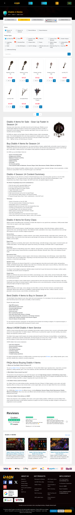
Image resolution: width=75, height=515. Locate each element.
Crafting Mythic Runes (64, 43)
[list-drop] (5, 3)
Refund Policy (24, 485)
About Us (23, 479)
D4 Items (48, 356)
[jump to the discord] (10, 482)
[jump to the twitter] (16, 482)
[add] (10, 80)
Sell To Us (23, 491)
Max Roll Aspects (22, 45)
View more (67, 435)
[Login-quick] (57, 3)
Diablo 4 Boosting (37, 19)
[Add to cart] (13, 80)
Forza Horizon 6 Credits (51, 498)
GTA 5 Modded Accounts (38, 489)
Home (9, 14)
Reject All (60, 511)
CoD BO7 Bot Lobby (39, 481)
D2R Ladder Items (39, 497)
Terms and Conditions (26, 487)
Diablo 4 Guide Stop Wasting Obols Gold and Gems (59, 453)
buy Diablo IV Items (15, 367)
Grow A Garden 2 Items (52, 485)
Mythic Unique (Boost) (53, 43)
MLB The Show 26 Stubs (52, 493)
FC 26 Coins (50, 481)
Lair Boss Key (10, 38)
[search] (69, 54)
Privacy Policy (24, 483)
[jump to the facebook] (5, 482)
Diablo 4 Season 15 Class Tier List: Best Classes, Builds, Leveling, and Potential (15, 453)
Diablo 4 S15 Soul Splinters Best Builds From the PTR (37, 453)
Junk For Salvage (32, 45)
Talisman (41, 38)
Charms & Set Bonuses (53, 39)
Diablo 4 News (64, 19)
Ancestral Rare (21, 42)
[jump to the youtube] (5, 487)
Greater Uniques (65, 38)
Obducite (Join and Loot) (43, 46)
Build (8, 45)
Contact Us (23, 481)
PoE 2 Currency (38, 493)
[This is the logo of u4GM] (17, 3)
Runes (40, 42)
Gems (19, 38)
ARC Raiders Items (52, 479)
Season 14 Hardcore (20, 31)
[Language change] (30, 3)
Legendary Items (9, 43)
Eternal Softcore (32, 30)
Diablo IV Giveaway (49, 20)
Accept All (68, 511)
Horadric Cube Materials (31, 39)
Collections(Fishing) (11, 49)
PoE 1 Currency (51, 488)
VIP (22, 489)
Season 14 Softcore (9, 31)
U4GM (65, 486)
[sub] (7, 80)
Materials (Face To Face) (54, 46)
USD (43, 3)
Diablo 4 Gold (10, 19)
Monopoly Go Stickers (40, 479)
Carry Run (63, 45)
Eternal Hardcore (43, 30)
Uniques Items (31, 42)
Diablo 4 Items (24, 19)
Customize (53, 511)
